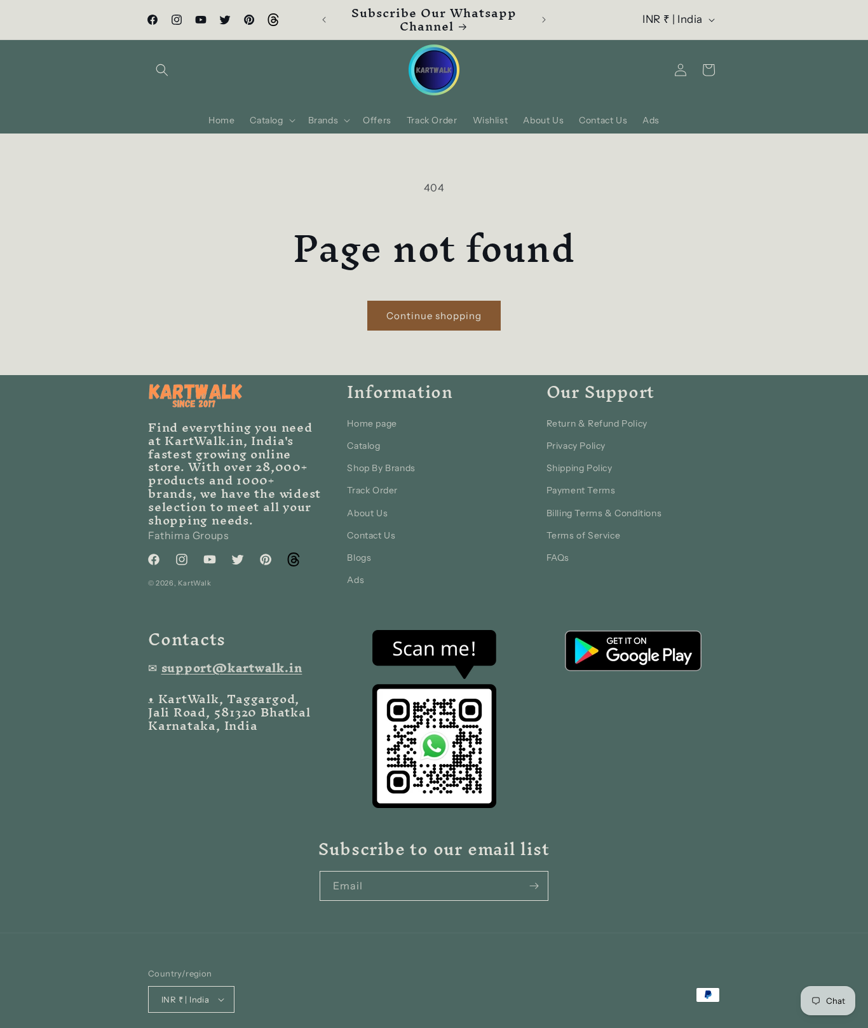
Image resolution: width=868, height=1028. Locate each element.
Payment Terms (581, 491)
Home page (372, 423)
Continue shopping (434, 316)
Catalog (363, 445)
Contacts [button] (187, 639)
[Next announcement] (544, 20)
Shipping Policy (579, 468)
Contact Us (371, 535)
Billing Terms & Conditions (604, 513)
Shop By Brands (381, 468)
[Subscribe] (534, 886)
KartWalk (195, 583)
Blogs (359, 557)
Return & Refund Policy (597, 423)
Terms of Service (583, 535)
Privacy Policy (576, 445)
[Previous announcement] (324, 20)
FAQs (557, 557)
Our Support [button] (600, 392)
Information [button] (400, 392)
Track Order (372, 491)
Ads (355, 580)
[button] (162, 70)
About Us (367, 513)
